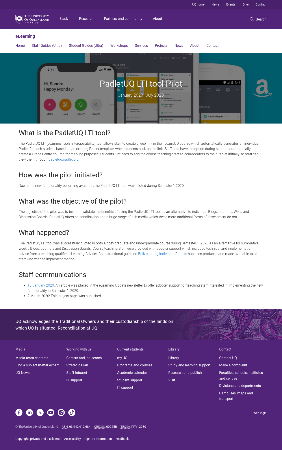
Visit (171, 380)
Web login (260, 413)
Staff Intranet (76, 373)
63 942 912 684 (80, 426)
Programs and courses (134, 365)
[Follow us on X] (40, 413)
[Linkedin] (29, 413)
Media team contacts (31, 358)
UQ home (198, 4)
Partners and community (123, 19)
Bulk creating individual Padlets (162, 254)
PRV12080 (138, 426)
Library (173, 358)
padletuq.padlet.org (63, 159)
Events (231, 4)
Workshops (119, 45)
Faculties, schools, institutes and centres (241, 376)
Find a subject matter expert (37, 365)
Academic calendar (132, 373)
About (157, 19)
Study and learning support (189, 365)
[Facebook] (18, 413)
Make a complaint (233, 365)
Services (141, 45)
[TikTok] (71, 413)
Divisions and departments (240, 386)
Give (246, 4)
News (215, 4)
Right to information (98, 439)
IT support (74, 380)
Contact (261, 4)
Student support (129, 380)
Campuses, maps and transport (236, 396)
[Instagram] (61, 413)
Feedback (122, 439)
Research (86, 19)
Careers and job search (84, 358)
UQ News (22, 373)
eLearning (25, 36)
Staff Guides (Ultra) (47, 45)
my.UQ (122, 358)
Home (20, 45)
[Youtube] (50, 413)
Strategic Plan (77, 365)
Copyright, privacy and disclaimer (38, 439)
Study (64, 19)
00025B (111, 426)
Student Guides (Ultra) (86, 45)
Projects (161, 45)
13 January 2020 (41, 285)
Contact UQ (228, 358)
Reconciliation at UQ (77, 328)
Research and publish (185, 373)
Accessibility (72, 439)
